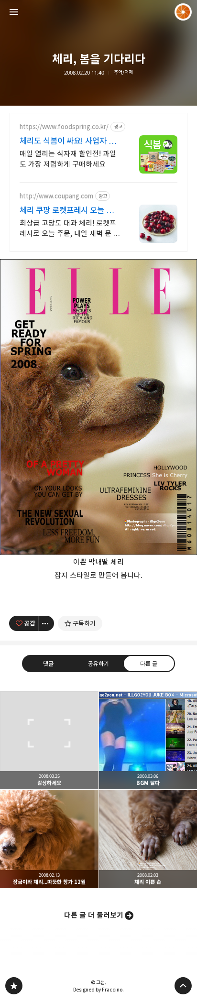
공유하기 (98, 663)
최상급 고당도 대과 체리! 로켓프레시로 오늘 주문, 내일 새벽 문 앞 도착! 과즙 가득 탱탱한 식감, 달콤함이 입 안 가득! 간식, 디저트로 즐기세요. (70, 228)
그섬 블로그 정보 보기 (183, 11)
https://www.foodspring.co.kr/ (64, 127)
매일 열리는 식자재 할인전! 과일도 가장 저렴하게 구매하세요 (68, 159)
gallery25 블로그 (13, 985)
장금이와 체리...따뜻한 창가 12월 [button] (49, 839)
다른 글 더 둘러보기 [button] (93, 915)
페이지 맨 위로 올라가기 (183, 985)
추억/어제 (123, 72)
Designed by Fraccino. (98, 989)
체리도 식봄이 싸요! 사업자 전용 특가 (68, 141)
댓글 (48, 663)
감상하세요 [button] (49, 740)
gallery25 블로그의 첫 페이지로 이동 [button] (98, 11)
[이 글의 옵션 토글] (46, 623)
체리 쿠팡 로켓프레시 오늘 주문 (66, 210)
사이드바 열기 (13, 11)
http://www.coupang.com (56, 196)
